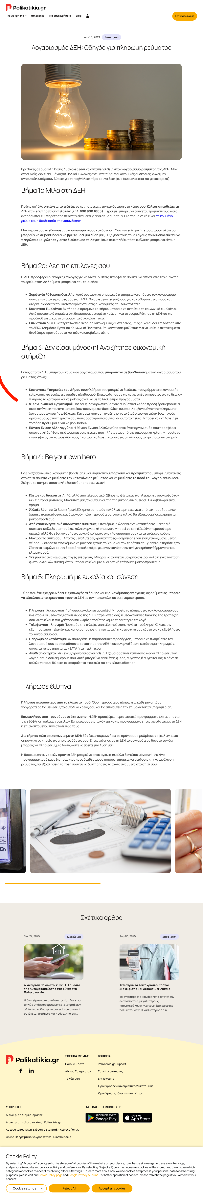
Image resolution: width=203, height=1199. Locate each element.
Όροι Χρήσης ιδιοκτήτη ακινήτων (120, 1093)
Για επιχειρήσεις (60, 15)
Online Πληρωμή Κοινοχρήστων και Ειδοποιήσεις (38, 1137)
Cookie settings (24, 1188)
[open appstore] (137, 1118)
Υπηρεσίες (37, 15)
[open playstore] (102, 1118)
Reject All (69, 1188)
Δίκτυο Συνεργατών (78, 1071)
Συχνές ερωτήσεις (110, 1071)
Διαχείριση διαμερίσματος (24, 1115)
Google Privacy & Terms (83, 1175)
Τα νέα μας (72, 1078)
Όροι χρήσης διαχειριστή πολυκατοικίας (125, 1086)
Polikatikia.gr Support (112, 1064)
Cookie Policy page (50, 1175)
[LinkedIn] (31, 1073)
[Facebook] (20, 1073)
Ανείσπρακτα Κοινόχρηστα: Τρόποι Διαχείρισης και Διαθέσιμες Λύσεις (145, 986)
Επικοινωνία (106, 1078)
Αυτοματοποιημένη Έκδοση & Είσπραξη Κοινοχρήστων (42, 1129)
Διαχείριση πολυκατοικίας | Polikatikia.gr (33, 1122)
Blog (78, 15)
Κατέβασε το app (184, 16)
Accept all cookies (112, 1188)
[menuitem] (16, 16)
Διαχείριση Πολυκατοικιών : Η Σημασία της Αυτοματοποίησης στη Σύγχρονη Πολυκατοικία (52, 988)
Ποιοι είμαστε (74, 1064)
